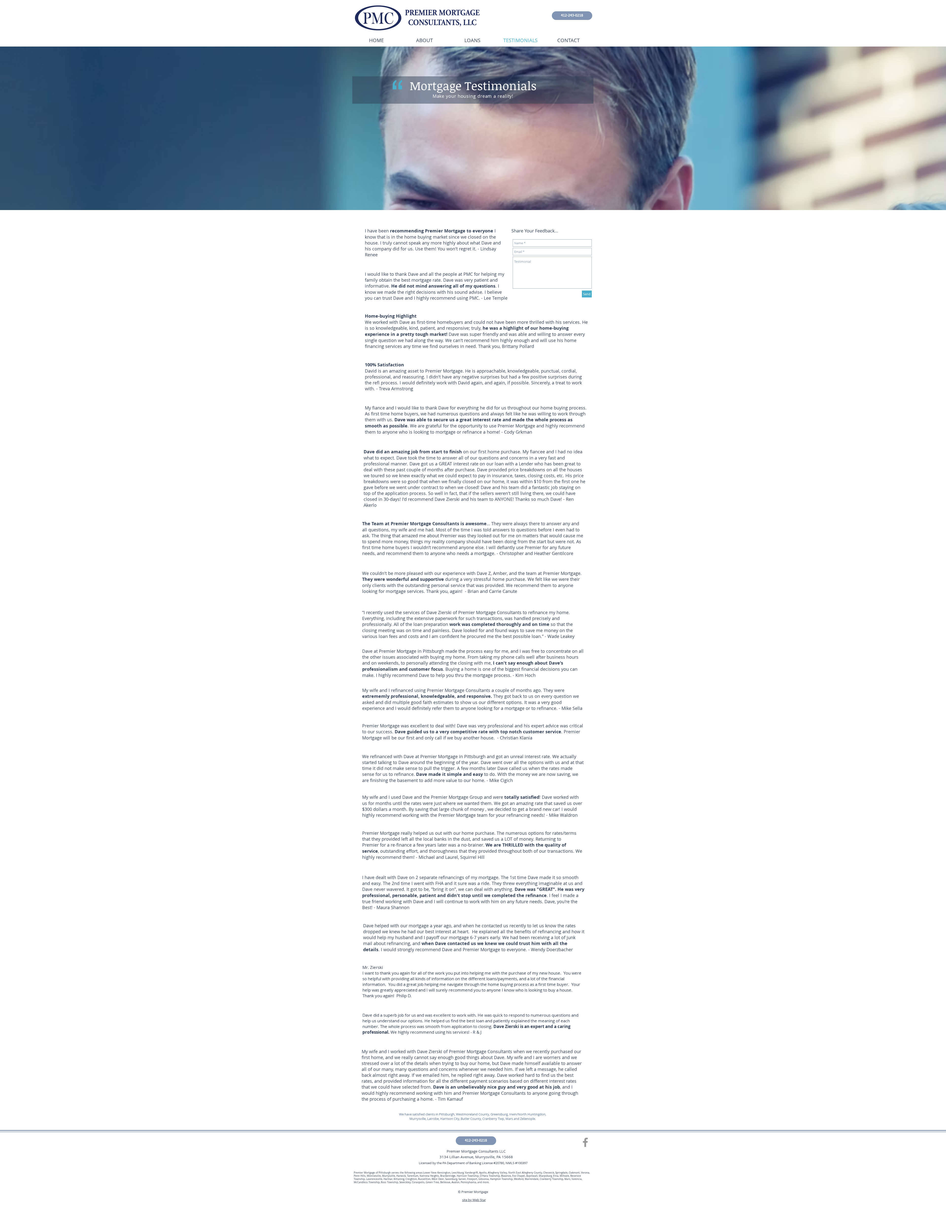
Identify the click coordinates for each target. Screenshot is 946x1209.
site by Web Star (474, 1200)
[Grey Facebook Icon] (585, 1142)
